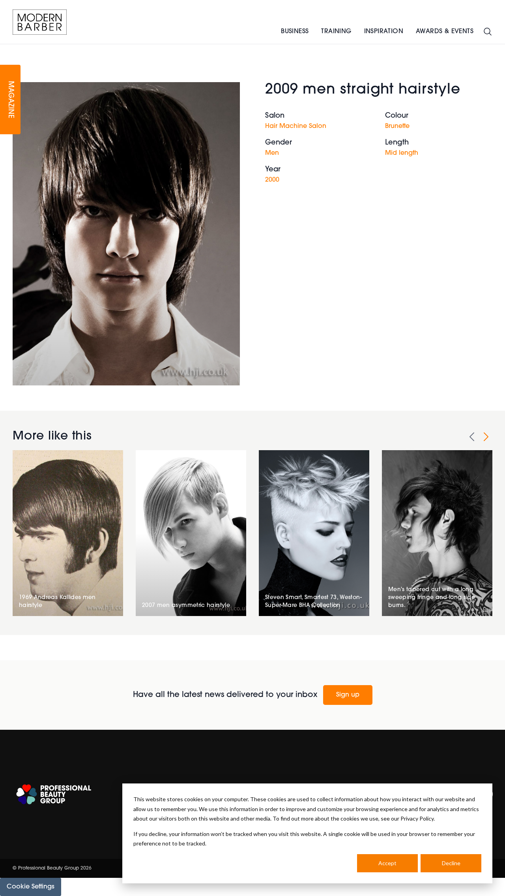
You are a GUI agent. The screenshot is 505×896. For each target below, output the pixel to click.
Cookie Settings (30, 887)
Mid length (401, 153)
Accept (387, 863)
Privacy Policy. (417, 818)
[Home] (40, 22)
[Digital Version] (6, 48)
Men (272, 153)
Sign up (347, 695)
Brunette (397, 126)
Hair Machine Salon (295, 126)
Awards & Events (444, 31)
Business (295, 31)
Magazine (10, 99)
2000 (272, 180)
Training (336, 31)
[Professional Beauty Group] (54, 794)
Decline (451, 863)
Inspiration (383, 31)
